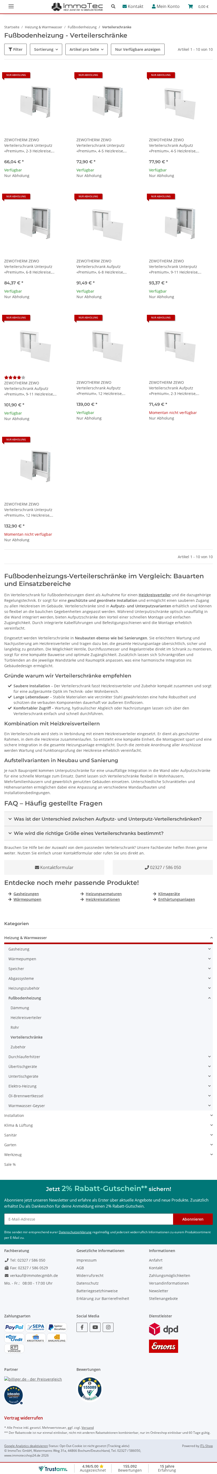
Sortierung (43, 49)
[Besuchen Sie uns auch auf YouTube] (95, 1327)
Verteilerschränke (27, 1037)
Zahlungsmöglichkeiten (169, 1275)
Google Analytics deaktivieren (26, 1446)
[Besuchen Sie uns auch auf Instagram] (108, 1327)
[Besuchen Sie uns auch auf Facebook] (81, 1327)
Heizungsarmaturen (104, 893)
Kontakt (135, 6)
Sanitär (10, 1135)
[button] (114, 6)
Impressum (86, 1260)
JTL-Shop (206, 1446)
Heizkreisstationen (103, 899)
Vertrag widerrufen (23, 1418)
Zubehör (18, 1046)
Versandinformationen (169, 1283)
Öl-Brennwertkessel (25, 1095)
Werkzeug (13, 1154)
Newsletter (158, 1290)
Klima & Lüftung (18, 1125)
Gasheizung (18, 949)
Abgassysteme (21, 978)
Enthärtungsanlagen (176, 899)
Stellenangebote (163, 1298)
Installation (14, 1115)
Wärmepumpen (27, 899)
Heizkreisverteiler (155, 594)
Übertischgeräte (22, 1066)
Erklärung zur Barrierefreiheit (102, 1298)
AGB (80, 1267)
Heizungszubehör (24, 988)
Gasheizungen (26, 893)
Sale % (10, 1164)
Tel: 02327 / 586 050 (27, 1260)
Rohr (15, 1027)
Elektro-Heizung (22, 1086)
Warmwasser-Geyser (26, 1105)
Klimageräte (169, 893)
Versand (88, 1427)
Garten (10, 1144)
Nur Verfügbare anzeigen (137, 49)
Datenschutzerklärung (75, 1232)
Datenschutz (87, 1283)
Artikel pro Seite (84, 49)
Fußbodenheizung (24, 997)
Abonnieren (193, 1219)
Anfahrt (155, 1260)
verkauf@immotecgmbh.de (33, 1275)
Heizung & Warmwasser (25, 937)
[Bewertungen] (14, 377)
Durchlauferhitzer (24, 1056)
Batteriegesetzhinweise (97, 1290)
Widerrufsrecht (89, 1275)
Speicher (16, 968)
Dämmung (20, 1007)
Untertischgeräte (23, 1076)
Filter (17, 49)
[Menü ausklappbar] (11, 4)
